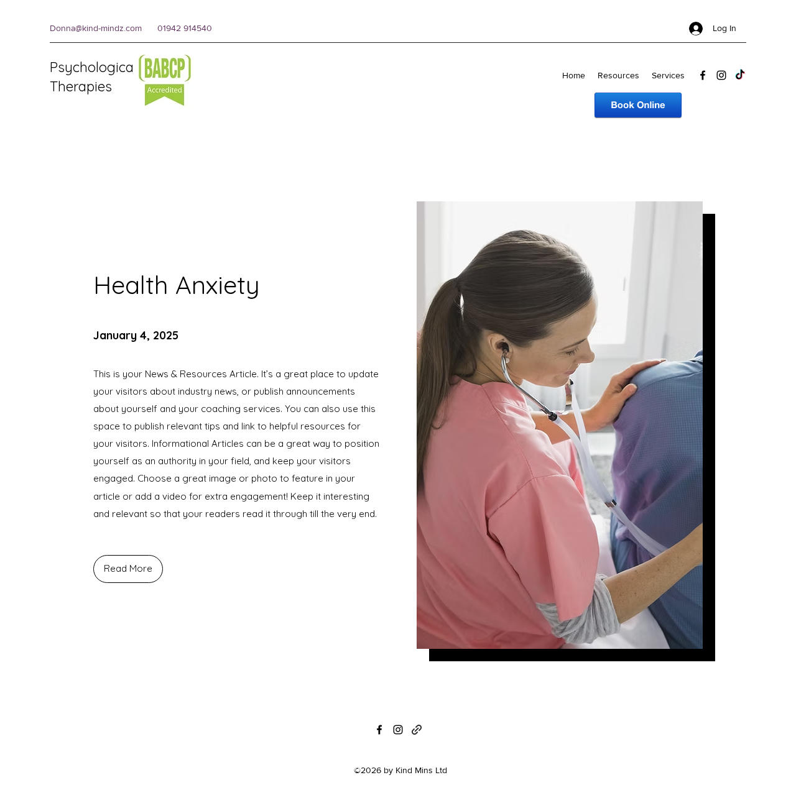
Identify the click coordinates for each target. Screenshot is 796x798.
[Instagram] (721, 75)
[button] (128, 569)
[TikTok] (740, 75)
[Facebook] (702, 75)
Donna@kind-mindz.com (96, 28)
